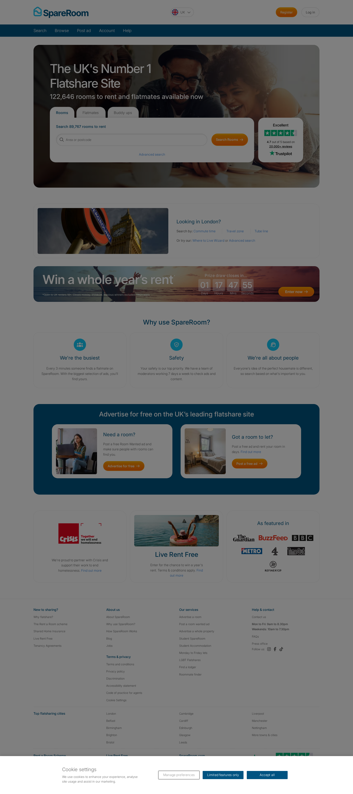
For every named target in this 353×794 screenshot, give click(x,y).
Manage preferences (179, 775)
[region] (176, 775)
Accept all (267, 775)
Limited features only (223, 775)
